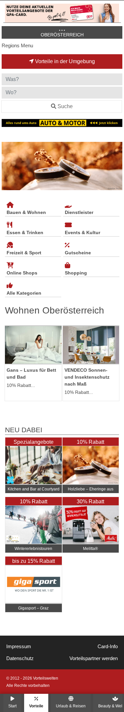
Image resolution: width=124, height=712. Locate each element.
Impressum (18, 646)
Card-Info (108, 646)
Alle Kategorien (24, 293)
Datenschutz (20, 658)
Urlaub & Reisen (71, 706)
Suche (65, 106)
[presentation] (8, 166)
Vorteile (36, 706)
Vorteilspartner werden (93, 658)
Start (12, 706)
